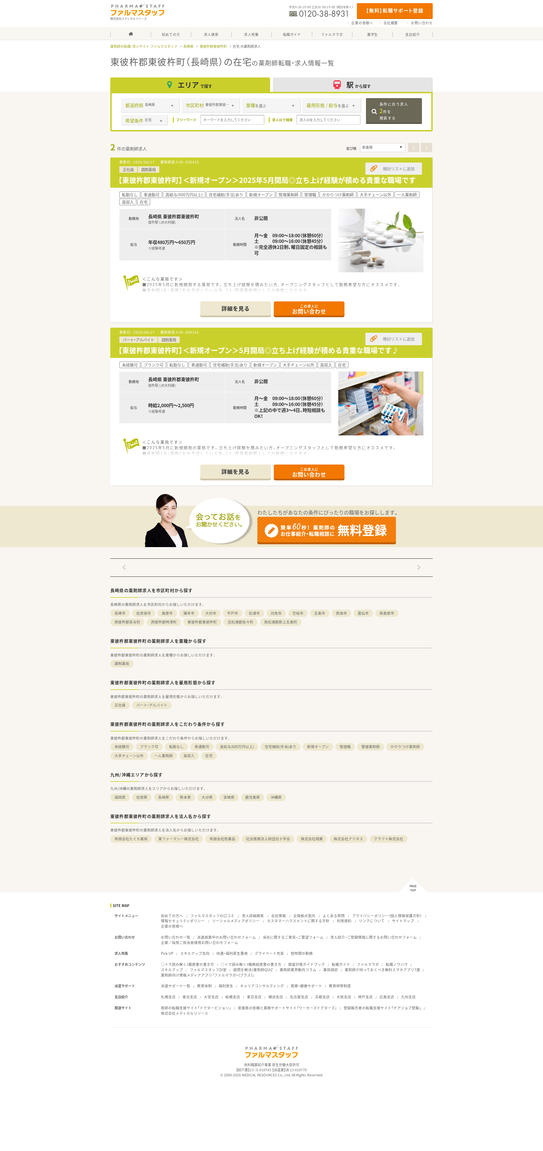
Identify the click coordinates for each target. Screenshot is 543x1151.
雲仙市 (363, 613)
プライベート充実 (269, 953)
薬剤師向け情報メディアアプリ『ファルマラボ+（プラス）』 (208, 975)
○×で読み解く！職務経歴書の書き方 (251, 964)
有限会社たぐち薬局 (131, 838)
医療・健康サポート (306, 985)
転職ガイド (341, 964)
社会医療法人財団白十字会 (268, 838)
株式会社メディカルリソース (184, 1013)
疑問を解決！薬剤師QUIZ (253, 969)
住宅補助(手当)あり (280, 746)
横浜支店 (275, 996)
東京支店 (254, 996)
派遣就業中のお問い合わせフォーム (226, 937)
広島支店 (387, 996)
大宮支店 (211, 996)
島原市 (167, 613)
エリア (195, 84)
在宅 (209, 755)
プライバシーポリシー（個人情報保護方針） (387, 915)
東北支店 (189, 996)
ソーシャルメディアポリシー (236, 920)
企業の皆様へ (362, 22)
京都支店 (322, 996)
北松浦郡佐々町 (240, 622)
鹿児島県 (252, 797)
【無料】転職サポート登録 (394, 10)
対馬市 (276, 613)
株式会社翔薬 (312, 838)
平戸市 (232, 613)
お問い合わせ (422, 22)
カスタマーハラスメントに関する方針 (298, 920)
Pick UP (167, 953)
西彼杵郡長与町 (127, 622)
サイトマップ (403, 920)
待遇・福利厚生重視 (232, 953)
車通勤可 (202, 746)
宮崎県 (228, 797)
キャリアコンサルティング (262, 985)
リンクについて (372, 920)
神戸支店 (365, 996)
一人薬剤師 (163, 755)
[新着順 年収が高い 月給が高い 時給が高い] (382, 147)
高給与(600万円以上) (237, 746)
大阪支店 (344, 996)
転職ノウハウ (397, 964)
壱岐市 (297, 613)
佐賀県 (141, 797)
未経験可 (122, 746)
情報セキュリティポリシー (183, 920)
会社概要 (390, 22)
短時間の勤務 (302, 953)
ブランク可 (149, 746)
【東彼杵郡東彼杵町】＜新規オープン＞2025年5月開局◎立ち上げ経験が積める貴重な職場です (267, 180)
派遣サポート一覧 (175, 985)
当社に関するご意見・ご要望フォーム (293, 937)
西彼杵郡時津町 (164, 622)
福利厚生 (226, 985)
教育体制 (204, 985)
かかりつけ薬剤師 (405, 746)
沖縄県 (276, 797)
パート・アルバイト (151, 705)
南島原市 (387, 613)
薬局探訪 (330, 969)
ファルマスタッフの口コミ (212, 915)
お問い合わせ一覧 (175, 937)
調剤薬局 (122, 663)
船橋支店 (232, 996)
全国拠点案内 (304, 915)
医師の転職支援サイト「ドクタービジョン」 (196, 1007)
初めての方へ (172, 915)
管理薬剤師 (370, 746)
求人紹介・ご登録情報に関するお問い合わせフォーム (373, 937)
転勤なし (176, 746)
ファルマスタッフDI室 (208, 969)
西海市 (341, 613)
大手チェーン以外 (129, 755)
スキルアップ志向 (195, 953)
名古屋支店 (299, 996)
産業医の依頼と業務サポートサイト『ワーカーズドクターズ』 (287, 1007)
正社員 (120, 705)
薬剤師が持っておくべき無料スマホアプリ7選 (382, 969)
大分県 (207, 797)
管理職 (345, 746)
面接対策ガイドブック (306, 964)
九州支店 (408, 996)
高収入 (189, 755)
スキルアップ (172, 969)
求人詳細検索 (253, 915)
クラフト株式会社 (388, 838)
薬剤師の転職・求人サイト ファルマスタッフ (143, 46)
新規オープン (318, 746)
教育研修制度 (340, 985)
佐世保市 (143, 613)
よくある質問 (334, 915)
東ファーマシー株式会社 (178, 838)
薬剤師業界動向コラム (298, 969)
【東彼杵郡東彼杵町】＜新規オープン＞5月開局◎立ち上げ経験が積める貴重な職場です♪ (258, 350)
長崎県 (188, 46)
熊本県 (185, 797)
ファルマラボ (368, 964)
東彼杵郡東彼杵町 (213, 46)
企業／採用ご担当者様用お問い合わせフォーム (199, 942)
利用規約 (344, 920)
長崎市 (120, 613)
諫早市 (189, 613)
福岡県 (120, 797)
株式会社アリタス (348, 838)
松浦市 (254, 613)
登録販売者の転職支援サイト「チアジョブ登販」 (382, 1007)
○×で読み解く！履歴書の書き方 (187, 964)
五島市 (319, 613)
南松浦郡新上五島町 (280, 622)
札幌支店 (168, 996)
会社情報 (278, 915)
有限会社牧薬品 (222, 838)
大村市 (210, 613)
